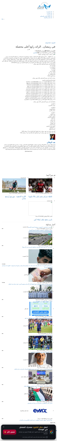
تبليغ (34, 52)
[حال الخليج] (44, 5)
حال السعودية (49, 11)
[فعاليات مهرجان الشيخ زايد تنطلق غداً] (40, 291)
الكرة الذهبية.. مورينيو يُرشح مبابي (15, 197)
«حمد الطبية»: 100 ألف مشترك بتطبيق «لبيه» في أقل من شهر (38, 318)
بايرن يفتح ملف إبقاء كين (43, 219)
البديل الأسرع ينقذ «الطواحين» (45, 335)
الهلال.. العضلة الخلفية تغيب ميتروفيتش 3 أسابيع (41, 352)
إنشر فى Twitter (50, 51)
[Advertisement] (28, 31)
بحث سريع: (52, 422)
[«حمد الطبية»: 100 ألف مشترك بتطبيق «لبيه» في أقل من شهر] (40, 308)
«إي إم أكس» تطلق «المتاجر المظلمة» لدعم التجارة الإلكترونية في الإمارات (35, 420)
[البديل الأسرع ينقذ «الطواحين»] (40, 325)
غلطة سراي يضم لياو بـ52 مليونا (40, 196)
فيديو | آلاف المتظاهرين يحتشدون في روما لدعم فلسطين (40, 403)
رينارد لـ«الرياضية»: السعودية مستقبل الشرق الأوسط (40, 230)
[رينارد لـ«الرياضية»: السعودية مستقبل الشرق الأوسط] (40, 227)
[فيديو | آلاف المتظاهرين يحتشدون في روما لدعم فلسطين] (40, 393)
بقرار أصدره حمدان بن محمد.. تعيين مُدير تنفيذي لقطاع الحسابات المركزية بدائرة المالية (33, 369)
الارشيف (53, 42)
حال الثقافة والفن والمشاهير (46, 16)
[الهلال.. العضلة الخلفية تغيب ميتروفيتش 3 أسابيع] (40, 342)
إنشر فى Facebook (40, 51)
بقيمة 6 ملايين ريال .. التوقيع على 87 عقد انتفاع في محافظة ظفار (38, 386)
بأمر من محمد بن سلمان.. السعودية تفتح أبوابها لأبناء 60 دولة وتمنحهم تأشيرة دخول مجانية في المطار (30, 284)
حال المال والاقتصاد (48, 17)
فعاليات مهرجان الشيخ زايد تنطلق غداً (44, 301)
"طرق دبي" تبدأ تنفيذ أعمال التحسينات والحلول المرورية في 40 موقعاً (37, 247)
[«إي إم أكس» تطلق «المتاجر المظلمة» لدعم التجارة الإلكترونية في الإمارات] (40, 410)
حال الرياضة (49, 14)
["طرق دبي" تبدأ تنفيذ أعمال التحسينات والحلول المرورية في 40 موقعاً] (40, 237)
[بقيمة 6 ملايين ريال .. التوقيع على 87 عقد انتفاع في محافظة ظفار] (40, 376)
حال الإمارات (49, 13)
